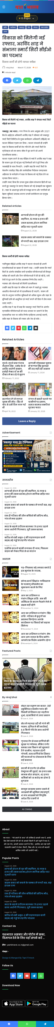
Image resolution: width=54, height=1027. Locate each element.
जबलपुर (21, 27)
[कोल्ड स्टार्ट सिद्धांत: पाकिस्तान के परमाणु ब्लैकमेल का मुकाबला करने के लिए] (10, 585)
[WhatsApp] (27, 80)
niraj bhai (10, 67)
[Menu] (3, 8)
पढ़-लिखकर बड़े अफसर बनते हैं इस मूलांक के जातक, (36, 569)
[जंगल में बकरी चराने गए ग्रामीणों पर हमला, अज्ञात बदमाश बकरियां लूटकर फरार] (40, 389)
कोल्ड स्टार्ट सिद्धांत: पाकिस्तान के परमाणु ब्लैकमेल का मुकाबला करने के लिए (35, 584)
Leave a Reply (27, 421)
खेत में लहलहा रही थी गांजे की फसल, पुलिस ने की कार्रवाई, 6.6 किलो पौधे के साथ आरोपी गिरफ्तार (35, 728)
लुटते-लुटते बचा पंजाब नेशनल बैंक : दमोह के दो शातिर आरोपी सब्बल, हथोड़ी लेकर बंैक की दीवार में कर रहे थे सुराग (14, 369)
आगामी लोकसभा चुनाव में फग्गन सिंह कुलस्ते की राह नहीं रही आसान (39, 366)
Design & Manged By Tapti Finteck (18, 958)
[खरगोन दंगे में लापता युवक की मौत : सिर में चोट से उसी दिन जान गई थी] (14, 389)
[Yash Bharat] (27, 7)
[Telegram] (37, 80)
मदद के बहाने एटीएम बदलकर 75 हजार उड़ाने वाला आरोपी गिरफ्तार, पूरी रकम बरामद (25, 684)
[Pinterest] (18, 328)
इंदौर (5, 27)
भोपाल (35, 27)
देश (29, 27)
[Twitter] (17, 80)
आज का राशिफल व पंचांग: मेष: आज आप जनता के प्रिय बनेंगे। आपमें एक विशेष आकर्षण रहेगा (36, 637)
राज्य (5, 31)
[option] (27, 674)
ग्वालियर (13, 27)
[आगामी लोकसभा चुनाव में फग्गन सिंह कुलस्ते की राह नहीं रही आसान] (40, 353)
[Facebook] (7, 80)
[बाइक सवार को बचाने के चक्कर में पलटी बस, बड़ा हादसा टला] (10, 241)
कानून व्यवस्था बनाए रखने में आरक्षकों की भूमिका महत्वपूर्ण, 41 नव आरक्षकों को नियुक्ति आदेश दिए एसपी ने (35, 794)
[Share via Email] (35, 328)
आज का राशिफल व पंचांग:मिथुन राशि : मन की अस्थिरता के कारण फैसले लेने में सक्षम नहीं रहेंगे (36, 600)
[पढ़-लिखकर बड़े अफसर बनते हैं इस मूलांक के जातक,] (10, 571)
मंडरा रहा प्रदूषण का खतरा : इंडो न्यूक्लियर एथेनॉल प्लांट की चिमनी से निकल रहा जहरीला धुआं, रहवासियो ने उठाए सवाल (36, 710)
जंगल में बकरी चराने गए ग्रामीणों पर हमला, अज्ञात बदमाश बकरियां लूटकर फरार (40, 403)
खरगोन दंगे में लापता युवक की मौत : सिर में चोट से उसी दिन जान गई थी (14, 403)
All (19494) (27, 809)
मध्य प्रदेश (44, 27)
